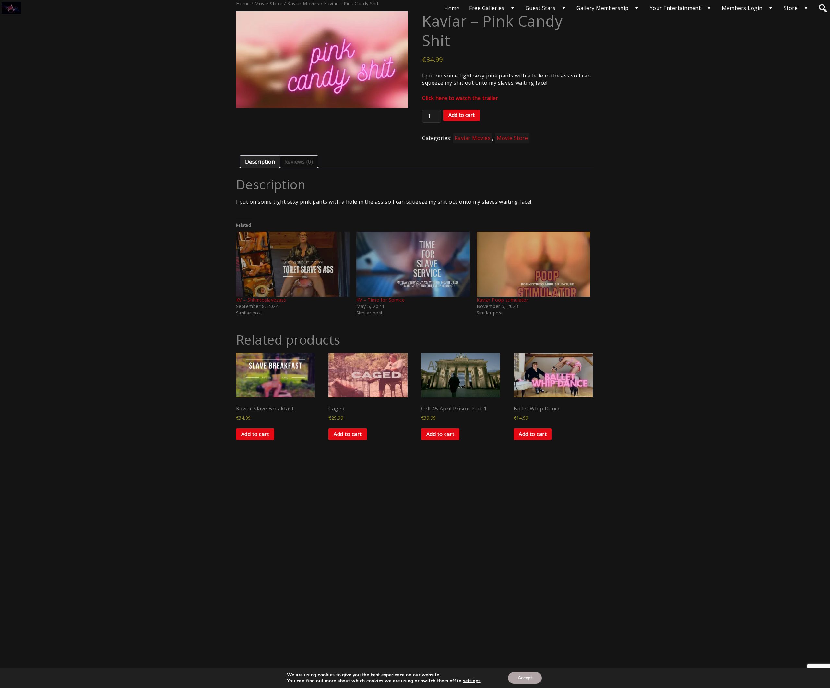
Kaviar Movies (473, 138)
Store (791, 8)
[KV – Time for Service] (413, 264)
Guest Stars (540, 8)
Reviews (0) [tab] (298, 161)
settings (472, 681)
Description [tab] (260, 161)
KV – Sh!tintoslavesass (261, 300)
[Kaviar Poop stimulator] (533, 264)
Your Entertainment (675, 8)
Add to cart (461, 115)
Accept (525, 678)
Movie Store (512, 138)
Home (451, 8)
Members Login (742, 8)
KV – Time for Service (380, 300)
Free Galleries (486, 8)
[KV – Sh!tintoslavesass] (293, 264)
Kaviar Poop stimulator (502, 300)
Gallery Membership (602, 8)
